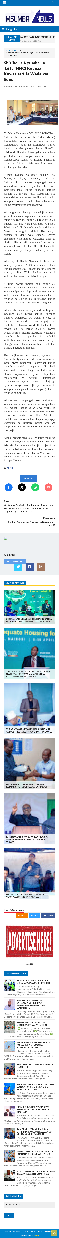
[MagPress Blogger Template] (29, 16)
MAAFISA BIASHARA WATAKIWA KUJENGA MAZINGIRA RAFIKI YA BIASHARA (33, 1109)
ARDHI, (43, 86)
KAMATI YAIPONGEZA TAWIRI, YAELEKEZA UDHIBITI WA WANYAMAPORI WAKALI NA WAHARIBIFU (32, 1004)
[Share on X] (22, 487)
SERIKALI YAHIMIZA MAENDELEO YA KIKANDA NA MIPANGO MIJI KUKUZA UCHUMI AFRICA (29, 620)
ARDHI (16, 50)
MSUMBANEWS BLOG (15, 1231)
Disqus (34, 915)
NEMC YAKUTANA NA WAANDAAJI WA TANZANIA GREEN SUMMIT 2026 (36, 1172)
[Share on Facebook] (9, 487)
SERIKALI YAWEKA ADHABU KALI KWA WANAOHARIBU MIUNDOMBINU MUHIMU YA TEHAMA (36, 1087)
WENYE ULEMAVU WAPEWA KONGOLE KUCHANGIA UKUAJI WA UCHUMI (36, 1152)
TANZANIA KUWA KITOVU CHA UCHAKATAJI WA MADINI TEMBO (33, 981)
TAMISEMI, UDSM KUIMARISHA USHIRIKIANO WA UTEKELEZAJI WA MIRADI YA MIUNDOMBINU (34, 1132)
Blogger (22, 915)
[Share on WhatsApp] (35, 487)
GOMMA (35, 1235)
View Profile (16, 561)
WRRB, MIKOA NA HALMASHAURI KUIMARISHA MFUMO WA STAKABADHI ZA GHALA (34, 1045)
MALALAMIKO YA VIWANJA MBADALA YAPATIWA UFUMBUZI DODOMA (25, 895)
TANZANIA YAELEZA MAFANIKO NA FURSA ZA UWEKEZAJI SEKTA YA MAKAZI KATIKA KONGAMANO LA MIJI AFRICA (29, 674)
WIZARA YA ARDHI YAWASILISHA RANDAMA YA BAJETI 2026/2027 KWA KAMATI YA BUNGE (29, 730)
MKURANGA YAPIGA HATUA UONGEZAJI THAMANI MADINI (32, 1023)
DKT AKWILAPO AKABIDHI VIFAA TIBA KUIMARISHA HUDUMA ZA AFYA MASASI (26, 785)
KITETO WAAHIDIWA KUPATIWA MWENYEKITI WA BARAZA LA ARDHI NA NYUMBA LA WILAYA (29, 839)
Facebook (48, 915)
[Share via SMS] (48, 487)
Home (8, 50)
